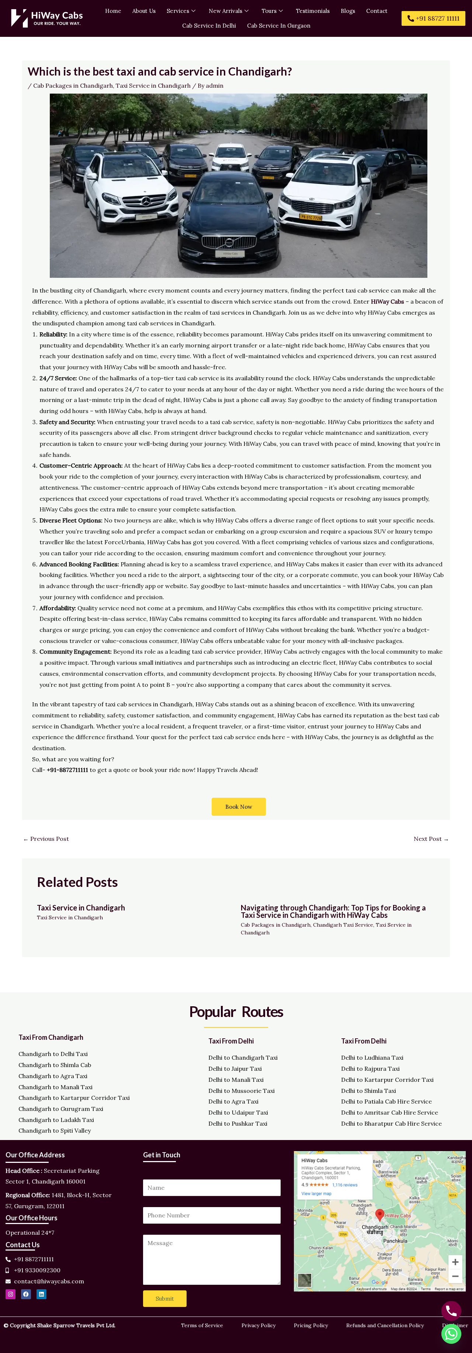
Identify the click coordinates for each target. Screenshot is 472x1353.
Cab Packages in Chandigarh (73, 85)
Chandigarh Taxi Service (343, 925)
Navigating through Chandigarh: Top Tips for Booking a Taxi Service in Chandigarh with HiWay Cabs (333, 911)
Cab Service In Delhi (209, 25)
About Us (144, 10)
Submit (165, 1298)
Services (178, 10)
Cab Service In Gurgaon (278, 25)
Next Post (431, 838)
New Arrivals (225, 10)
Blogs (348, 10)
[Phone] (451, 1311)
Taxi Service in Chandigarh (153, 85)
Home (113, 10)
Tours (269, 10)
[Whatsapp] (451, 1334)
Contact (377, 10)
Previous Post (46, 838)
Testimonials (313, 10)
